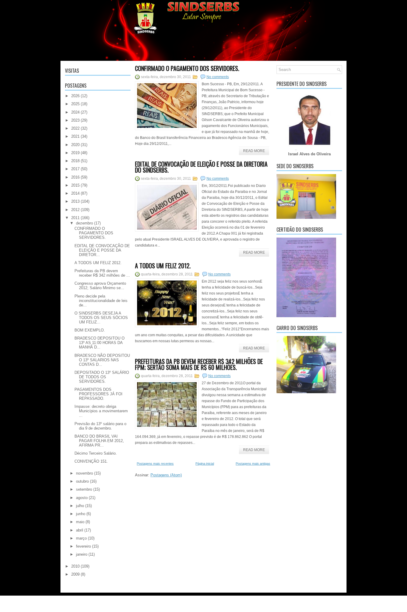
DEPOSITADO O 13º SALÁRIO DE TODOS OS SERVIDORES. (101, 377)
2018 (75, 161)
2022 (75, 128)
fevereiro (83, 546)
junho (80, 514)
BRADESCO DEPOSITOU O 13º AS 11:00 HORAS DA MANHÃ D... (99, 342)
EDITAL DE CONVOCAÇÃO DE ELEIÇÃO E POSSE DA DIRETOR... (102, 250)
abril (79, 530)
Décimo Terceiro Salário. (95, 453)
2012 (75, 209)
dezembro (84, 223)
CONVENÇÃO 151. (91, 461)
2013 (75, 201)
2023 (75, 120)
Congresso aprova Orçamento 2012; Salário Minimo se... (100, 285)
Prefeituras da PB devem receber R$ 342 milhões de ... (102, 273)
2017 (75, 169)
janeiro (81, 554)
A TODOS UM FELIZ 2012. (98, 263)
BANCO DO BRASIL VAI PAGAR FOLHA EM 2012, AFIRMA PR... (99, 440)
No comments (217, 77)
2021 (75, 136)
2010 (75, 566)
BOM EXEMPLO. (89, 330)
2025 (75, 104)
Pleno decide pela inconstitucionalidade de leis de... (101, 300)
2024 (75, 112)
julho (80, 505)
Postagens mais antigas (253, 463)
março (81, 538)
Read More (254, 151)
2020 (75, 144)
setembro (84, 489)
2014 (75, 193)
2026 (75, 96)
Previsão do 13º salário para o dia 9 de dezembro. (100, 426)
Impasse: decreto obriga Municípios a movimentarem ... (101, 411)
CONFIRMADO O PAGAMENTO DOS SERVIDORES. (93, 233)
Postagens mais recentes (155, 463)
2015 (75, 185)
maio (80, 522)
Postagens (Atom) (166, 475)
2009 (75, 574)
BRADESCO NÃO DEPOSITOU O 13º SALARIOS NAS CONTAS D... (102, 360)
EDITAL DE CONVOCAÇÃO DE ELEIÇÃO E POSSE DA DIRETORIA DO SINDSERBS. (201, 167)
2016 (75, 177)
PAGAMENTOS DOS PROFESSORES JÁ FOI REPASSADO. (98, 394)
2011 (75, 218)
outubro (82, 481)
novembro (84, 473)
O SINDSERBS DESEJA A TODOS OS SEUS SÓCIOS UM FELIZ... (101, 317)
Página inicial (204, 463)
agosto (82, 497)
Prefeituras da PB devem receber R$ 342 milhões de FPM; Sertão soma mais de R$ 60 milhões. (199, 364)
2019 (75, 153)
